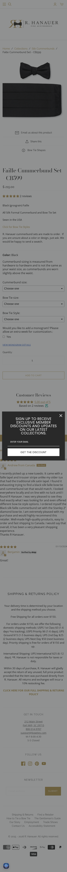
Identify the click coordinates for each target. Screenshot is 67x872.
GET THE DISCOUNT (33, 452)
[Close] (61, 416)
